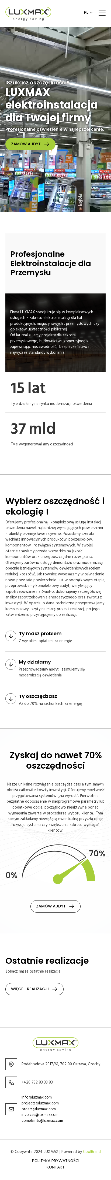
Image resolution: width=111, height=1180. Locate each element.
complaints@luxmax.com (42, 1121)
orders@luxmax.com (39, 1109)
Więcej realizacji (30, 989)
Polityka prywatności (55, 1160)
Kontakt (56, 1167)
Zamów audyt (26, 144)
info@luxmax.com (37, 1098)
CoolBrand (92, 1152)
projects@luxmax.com (40, 1103)
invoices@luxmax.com (40, 1115)
